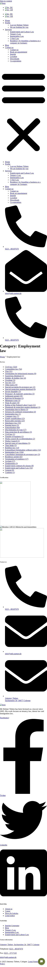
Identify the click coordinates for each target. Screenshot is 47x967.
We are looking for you (19, 27)
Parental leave (12, 425)
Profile (7, 23)
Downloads (14, 59)
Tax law (10, 383)
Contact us (9, 47)
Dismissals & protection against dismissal (22, 407)
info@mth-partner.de (8, 957)
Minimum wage (12, 400)
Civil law (11, 367)
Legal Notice (33, 962)
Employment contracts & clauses (19, 466)
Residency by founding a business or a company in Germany (25, 42)
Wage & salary (12, 403)
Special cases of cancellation (17, 443)
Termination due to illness (16, 409)
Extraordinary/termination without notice (23, 450)
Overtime (10, 380)
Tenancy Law (15, 34)
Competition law (13, 369)
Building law (12, 448)
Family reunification (15, 418)
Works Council (12, 441)
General (9, 470)
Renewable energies (15, 421)
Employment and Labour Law (22, 32)
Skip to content (6, 1)
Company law (12, 416)
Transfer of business (14, 436)
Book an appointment (18, 52)
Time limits (11, 445)
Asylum (10, 461)
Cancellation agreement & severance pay (22, 454)
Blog (7, 45)
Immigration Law (17, 36)
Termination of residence (16, 459)
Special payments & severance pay (20, 387)
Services (8, 29)
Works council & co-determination (20, 439)
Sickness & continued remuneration (20, 412)
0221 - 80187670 (16, 949)
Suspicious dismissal (14, 376)
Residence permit (13, 457)
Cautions (10, 472)
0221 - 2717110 (10, 953)
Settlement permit (14, 396)
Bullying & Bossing (14, 398)
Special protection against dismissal (20, 389)
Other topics (11, 385)
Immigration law (13, 414)
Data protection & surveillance (18, 432)
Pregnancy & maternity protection (19, 394)
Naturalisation (12, 427)
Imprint (13, 54)
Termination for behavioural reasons (20, 374)
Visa (8, 371)
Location (13, 56)
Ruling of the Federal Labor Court (20, 405)
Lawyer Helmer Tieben (19, 25)
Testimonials (11, 463)
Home (7, 20)
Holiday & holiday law (15, 378)
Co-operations (15, 61)
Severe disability (13, 391)
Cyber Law (14, 38)
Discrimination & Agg (15, 430)
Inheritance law (13, 423)
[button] (23, 111)
